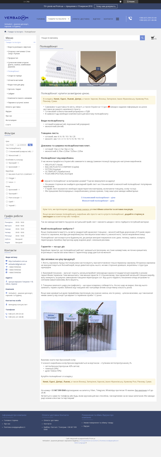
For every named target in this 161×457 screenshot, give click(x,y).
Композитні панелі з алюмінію (20, 98)
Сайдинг (11, 93)
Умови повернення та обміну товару (98, 423)
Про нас (9, 116)
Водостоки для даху (16, 85)
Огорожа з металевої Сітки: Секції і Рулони (19, 52)
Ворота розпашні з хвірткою (19, 47)
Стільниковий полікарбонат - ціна (98, 197)
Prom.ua (92, 439)
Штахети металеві (15, 80)
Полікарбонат (13, 71)
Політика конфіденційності (14, 427)
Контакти (108, 19)
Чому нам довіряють (106, 6)
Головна (41, 19)
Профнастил (13, 58)
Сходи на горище (15, 76)
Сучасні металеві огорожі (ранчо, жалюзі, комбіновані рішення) (19, 64)
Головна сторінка (11, 420)
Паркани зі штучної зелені (18, 102)
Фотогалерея (11, 120)
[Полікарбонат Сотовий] (58, 68)
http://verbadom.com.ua (18, 261)
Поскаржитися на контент (89, 441)
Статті (8, 125)
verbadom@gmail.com (17, 264)
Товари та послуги (57, 19)
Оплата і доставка (80, 19)
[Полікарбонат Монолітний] (98, 68)
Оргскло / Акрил (14, 89)
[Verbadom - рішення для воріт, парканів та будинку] (16, 15)
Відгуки (96, 19)
